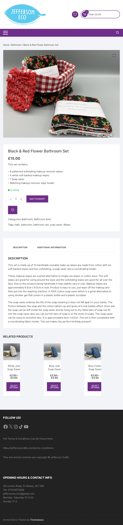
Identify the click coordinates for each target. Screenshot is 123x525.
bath (17, 224)
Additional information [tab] (51, 247)
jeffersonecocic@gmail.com (18, 493)
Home (6, 44)
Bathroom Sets (42, 219)
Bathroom (16, 44)
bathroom (26, 224)
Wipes (66, 224)
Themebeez (37, 519)
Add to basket (37, 199)
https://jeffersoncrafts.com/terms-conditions (28, 447)
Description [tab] (20, 247)
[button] (114, 55)
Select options (14, 386)
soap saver (56, 224)
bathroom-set (41, 224)
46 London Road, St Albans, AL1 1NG (23, 485)
